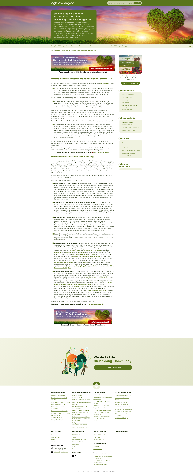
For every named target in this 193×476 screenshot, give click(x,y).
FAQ (123, 142)
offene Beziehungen (93, 256)
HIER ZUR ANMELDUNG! (100, 152)
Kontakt (53, 439)
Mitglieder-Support (56, 437)
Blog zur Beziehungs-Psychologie (131, 150)
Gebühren (75, 437)
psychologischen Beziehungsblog (97, 277)
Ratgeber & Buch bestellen (129, 156)
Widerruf (53, 442)
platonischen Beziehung (80, 254)
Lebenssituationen (127, 124)
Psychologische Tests (128, 148)
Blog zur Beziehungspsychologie (102, 456)
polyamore (82, 256)
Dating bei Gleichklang (128, 94)
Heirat (94, 254)
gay (65, 262)
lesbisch (70, 262)
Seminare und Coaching (128, 153)
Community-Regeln (77, 442)
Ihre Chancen (125, 102)
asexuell (85, 262)
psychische (70, 252)
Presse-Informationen (99, 434)
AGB (73, 446)
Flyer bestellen (97, 437)
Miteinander (125, 100)
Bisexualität (58, 252)
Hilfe (123, 145)
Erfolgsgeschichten (127, 109)
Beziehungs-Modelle (127, 122)
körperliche (81, 252)
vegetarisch (86, 249)
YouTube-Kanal (79, 286)
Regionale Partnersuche (79, 439)
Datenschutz (75, 444)
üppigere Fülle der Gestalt (92, 250)
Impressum (75, 449)
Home (52, 50)
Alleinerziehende (74, 250)
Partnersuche (104, 83)
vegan (92, 249)
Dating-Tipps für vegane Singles (86, 266)
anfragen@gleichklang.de (61, 452)
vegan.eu (96, 446)
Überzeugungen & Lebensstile (130, 127)
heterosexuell (58, 262)
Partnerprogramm (98, 439)
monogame (74, 256)
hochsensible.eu (97, 449)
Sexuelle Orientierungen (128, 130)
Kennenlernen (76, 434)
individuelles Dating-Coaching (97, 290)
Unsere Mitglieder (127, 97)
